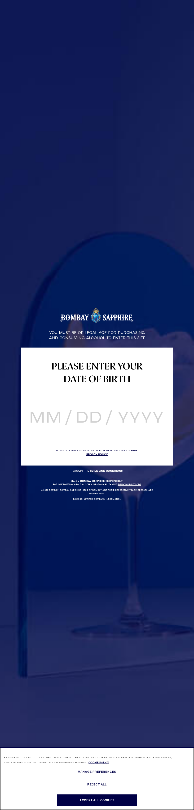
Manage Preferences (97, 771)
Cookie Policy (98, 762)
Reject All (97, 784)
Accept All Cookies (97, 800)
